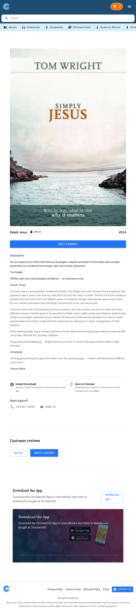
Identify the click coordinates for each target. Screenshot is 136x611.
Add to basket (68, 244)
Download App (112, 497)
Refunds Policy (92, 589)
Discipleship (54, 27)
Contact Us (122, 589)
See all (19, 452)
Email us (50, 406)
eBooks (10, 27)
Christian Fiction (79, 27)
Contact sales (25, 406)
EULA (106, 589)
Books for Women (108, 27)
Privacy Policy (55, 589)
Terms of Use (73, 589)
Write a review (44, 452)
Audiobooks (31, 27)
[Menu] (129, 6)
